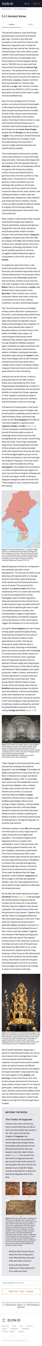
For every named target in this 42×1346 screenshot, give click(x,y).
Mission (5, 1326)
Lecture (11, 24)
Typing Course (8, 1331)
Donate (21, 1331)
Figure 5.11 (30, 426)
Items (30, 24)
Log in (27, 4)
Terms (4, 1329)
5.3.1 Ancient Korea (20, 9)
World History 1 (7, 9)
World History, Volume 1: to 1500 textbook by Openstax (22, 1306)
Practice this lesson (21, 1291)
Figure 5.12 (30, 710)
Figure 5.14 (14, 1155)
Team (14, 1326)
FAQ (21, 1326)
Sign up (36, 4)
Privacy (29, 1326)
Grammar (25, 1329)
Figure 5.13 (22, 896)
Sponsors (14, 1329)
